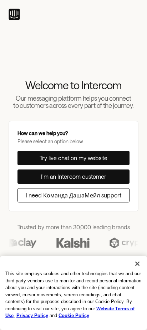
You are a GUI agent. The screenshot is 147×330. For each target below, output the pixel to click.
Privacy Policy (32, 315)
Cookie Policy (74, 315)
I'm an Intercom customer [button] (73, 176)
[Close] (137, 264)
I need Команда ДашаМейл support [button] (73, 195)
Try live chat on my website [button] (73, 157)
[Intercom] (14, 14)
